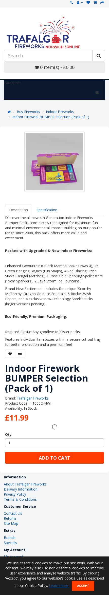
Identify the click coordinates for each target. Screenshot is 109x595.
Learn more (59, 585)
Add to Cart (54, 458)
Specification (47, 209)
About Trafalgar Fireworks (25, 484)
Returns (10, 518)
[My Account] (80, 2)
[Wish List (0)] (88, 2)
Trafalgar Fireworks (33, 398)
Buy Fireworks (28, 111)
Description (18, 209)
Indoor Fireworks (60, 111)
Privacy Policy (15, 494)
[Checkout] (102, 2)
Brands (9, 537)
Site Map (11, 523)
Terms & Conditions (20, 499)
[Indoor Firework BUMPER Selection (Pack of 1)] (54, 162)
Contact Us (13, 513)
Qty (8, 434)
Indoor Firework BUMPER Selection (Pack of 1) (50, 116)
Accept (83, 586)
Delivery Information (21, 489)
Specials (10, 542)
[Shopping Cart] (95, 2)
